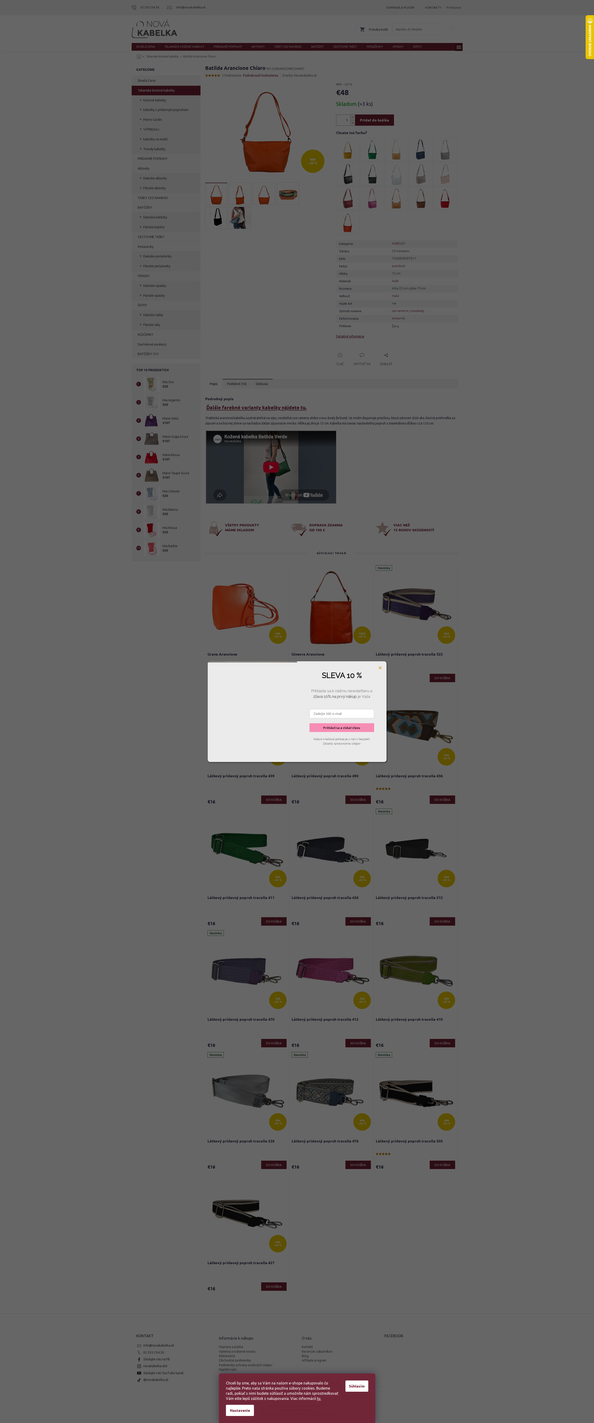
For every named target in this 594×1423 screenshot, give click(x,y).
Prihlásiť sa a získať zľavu (341, 727)
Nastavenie (240, 1410)
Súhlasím (357, 1386)
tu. (319, 1398)
